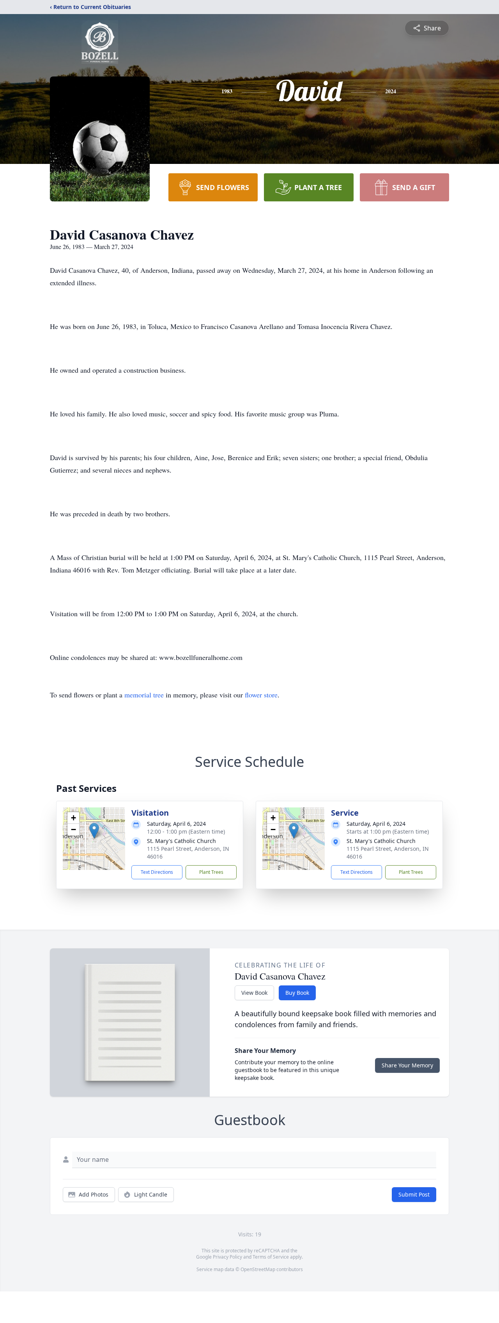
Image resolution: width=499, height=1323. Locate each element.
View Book (254, 992)
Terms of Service (271, 1257)
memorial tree (144, 694)
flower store (261, 694)
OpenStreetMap (258, 1269)
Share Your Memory (407, 1065)
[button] (94, 831)
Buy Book (297, 992)
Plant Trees (211, 872)
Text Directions (157, 872)
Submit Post (414, 1194)
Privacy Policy (227, 1257)
